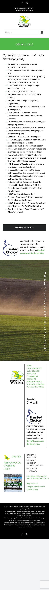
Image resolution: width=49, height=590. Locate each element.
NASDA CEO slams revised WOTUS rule (25, 155)
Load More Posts (24, 227)
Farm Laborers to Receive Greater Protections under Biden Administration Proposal (25, 115)
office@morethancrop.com (37, 476)
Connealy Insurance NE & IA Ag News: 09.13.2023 (23, 57)
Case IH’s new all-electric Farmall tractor (25, 145)
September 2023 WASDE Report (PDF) (24, 136)
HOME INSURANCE (34, 381)
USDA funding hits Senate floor (21, 194)
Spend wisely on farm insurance (21, 91)
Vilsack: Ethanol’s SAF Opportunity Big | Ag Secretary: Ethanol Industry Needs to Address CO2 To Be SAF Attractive (26, 79)
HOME (29, 366)
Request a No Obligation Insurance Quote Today (36, 486)
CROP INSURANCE (34, 368)
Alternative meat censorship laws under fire (26, 127)
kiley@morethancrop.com (24, 10)
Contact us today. (9, 467)
